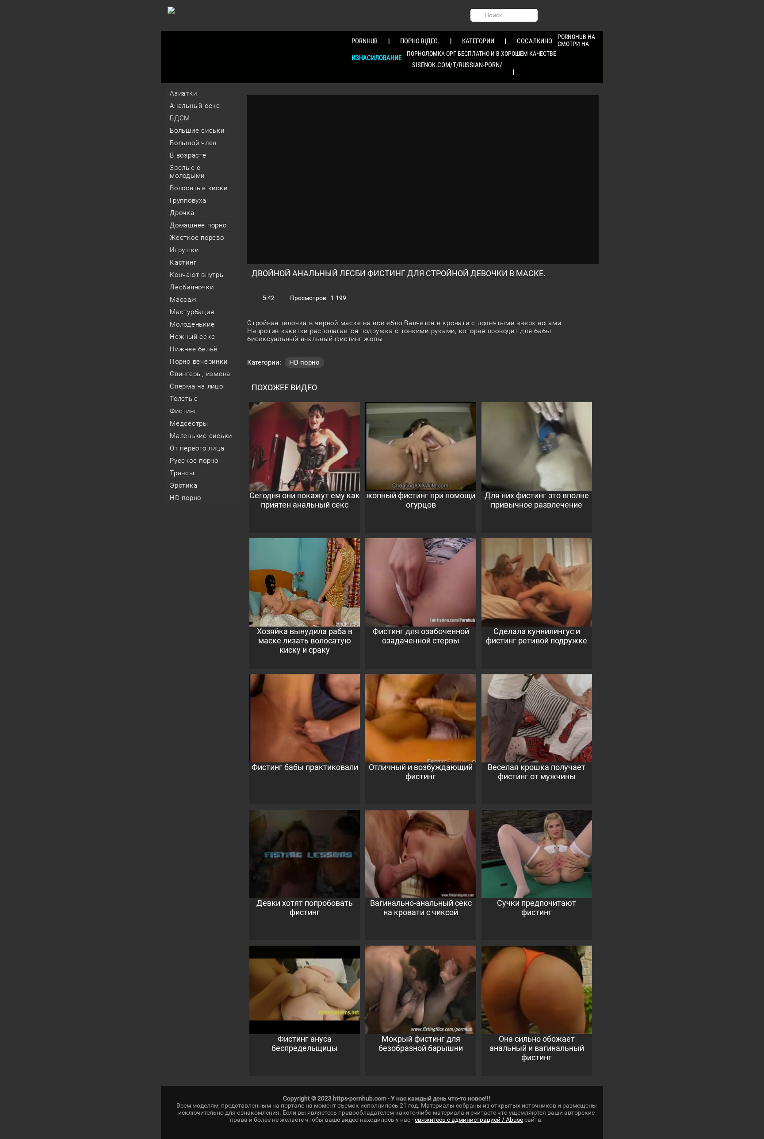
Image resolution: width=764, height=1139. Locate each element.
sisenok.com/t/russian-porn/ (457, 65)
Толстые (184, 399)
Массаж (183, 300)
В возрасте (188, 155)
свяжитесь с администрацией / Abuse (469, 1119)
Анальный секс (195, 106)
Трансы (182, 473)
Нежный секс (192, 337)
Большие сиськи (197, 131)
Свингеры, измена (200, 374)
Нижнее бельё (194, 349)
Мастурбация (192, 312)
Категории (478, 41)
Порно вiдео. (419, 41)
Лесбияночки (192, 287)
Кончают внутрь (197, 275)
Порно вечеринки (198, 362)
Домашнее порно (198, 225)
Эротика (183, 485)
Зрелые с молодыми (187, 172)
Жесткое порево (197, 238)
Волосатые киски (198, 188)
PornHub (364, 41)
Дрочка (182, 213)
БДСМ (180, 118)
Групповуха (188, 200)
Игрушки (184, 250)
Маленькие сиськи (201, 436)
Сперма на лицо (196, 386)
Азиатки (183, 93)
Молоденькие (192, 324)
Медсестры (189, 423)
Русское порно (194, 461)
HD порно (185, 498)
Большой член (193, 143)
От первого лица (197, 448)
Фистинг (183, 411)
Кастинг (183, 262)
